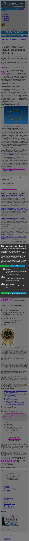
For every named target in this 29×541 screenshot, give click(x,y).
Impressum (14, 295)
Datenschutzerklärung (19, 263)
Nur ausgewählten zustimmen (18, 265)
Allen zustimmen (5, 265)
